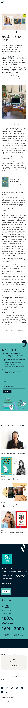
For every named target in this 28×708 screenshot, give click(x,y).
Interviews (5, 10)
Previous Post (9, 330)
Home (2, 10)
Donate (6, 591)
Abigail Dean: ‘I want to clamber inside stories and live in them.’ (13, 505)
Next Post (20, 330)
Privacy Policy (15, 677)
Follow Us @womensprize (9, 654)
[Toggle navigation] (25, 2)
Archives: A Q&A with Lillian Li (10, 479)
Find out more (14, 185)
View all (22, 425)
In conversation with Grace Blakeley (12, 532)
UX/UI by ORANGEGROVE (10, 701)
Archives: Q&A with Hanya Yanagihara (13, 453)
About (2, 677)
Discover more (6, 583)
